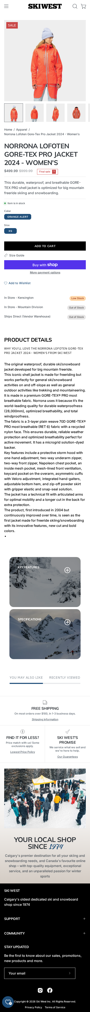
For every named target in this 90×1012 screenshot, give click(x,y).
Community (14, 933)
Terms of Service (55, 1007)
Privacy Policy (33, 1007)
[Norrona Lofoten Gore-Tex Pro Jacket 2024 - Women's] (13, 112)
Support (12, 919)
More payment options (45, 272)
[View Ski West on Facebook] (50, 990)
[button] (74, 6)
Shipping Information (45, 719)
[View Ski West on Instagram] (40, 990)
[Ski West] (45, 6)
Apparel (21, 129)
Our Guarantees (67, 756)
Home (8, 129)
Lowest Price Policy (22, 751)
